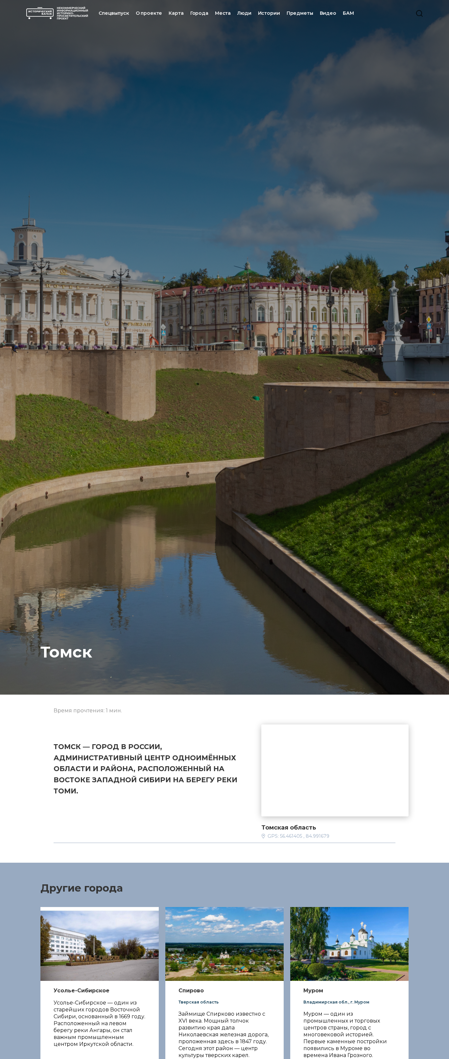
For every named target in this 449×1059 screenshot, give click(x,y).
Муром (313, 990)
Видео (328, 13)
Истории (269, 13)
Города (199, 13)
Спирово (191, 990)
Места (223, 13)
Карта (176, 13)
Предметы (300, 13)
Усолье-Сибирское (81, 990)
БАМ (348, 13)
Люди (244, 13)
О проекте (149, 13)
